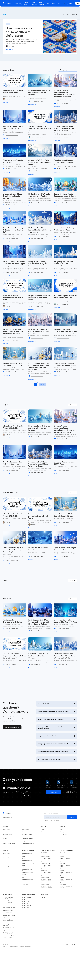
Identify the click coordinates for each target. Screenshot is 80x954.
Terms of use (62, 944)
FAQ (59, 3)
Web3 (20, 3)
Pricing (53, 3)
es (64, 3)
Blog (48, 3)
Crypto (8, 23)
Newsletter (74, 14)
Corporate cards (27, 3)
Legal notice (74, 944)
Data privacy (68, 944)
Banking (16, 3)
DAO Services (34, 3)
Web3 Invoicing (41, 3)
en (63, 3)
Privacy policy (56, 820)
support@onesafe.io (9, 721)
